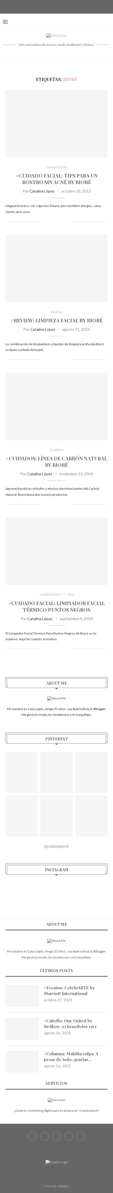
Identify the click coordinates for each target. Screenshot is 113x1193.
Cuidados (56, 450)
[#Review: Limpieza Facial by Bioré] (56, 268)
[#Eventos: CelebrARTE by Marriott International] (21, 996)
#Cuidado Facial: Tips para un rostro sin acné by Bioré (57, 178)
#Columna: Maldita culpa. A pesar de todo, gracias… (71, 1056)
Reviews (56, 312)
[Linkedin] (70, 6)
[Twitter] (49, 6)
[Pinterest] (63, 6)
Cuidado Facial (56, 167)
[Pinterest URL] (21, 772)
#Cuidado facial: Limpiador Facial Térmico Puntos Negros (56, 606)
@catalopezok (56, 846)
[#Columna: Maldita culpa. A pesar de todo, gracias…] (21, 1062)
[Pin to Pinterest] (62, 221)
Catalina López (41, 191)
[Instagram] (56, 6)
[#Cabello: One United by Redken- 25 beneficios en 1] (21, 1029)
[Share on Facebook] (51, 221)
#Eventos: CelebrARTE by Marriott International (69, 990)
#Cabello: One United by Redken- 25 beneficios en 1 (70, 1023)
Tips (70, 594)
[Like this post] (44, 221)
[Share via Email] (68, 221)
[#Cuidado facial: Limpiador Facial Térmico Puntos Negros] (56, 551)
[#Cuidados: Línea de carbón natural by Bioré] (56, 406)
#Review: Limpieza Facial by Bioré (57, 320)
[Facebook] (42, 6)
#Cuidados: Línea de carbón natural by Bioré (56, 461)
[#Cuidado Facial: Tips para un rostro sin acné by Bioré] (56, 124)
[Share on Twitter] (56, 221)
